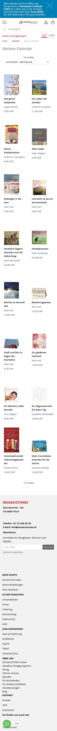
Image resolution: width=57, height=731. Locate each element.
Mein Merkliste (10, 589)
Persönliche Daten (11, 579)
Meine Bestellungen (12, 584)
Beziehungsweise (41, 302)
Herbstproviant (40, 248)
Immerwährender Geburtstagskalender (14, 459)
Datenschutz (8, 619)
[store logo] (28, 22)
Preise (5, 604)
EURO (52, 35)
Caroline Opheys (40, 467)
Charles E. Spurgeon (14, 156)
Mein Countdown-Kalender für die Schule (42, 459)
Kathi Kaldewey (40, 253)
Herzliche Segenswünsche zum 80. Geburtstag (13, 252)
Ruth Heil (9, 206)
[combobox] (31, 29)
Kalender (16, 41)
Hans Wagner (39, 153)
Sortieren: (12, 62)
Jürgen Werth (11, 106)
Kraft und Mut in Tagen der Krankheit (13, 356)
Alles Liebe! (38, 148)
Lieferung (7, 609)
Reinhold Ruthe (12, 260)
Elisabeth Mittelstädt (42, 414)
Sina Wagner (10, 414)
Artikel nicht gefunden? (14, 35)
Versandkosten (10, 599)
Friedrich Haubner (41, 106)
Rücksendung (9, 614)
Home (5, 41)
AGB (4, 623)
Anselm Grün (11, 467)
